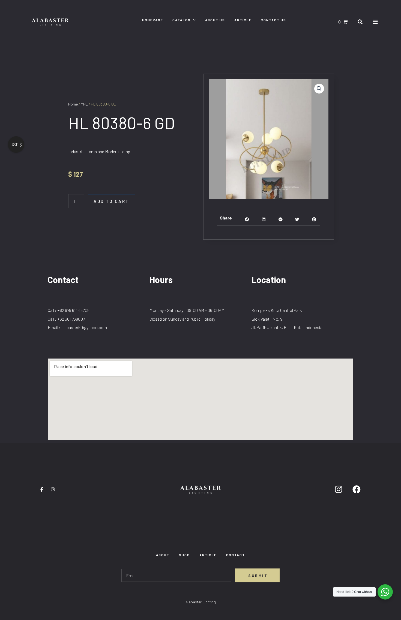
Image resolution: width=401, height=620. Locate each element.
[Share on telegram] (280, 219)
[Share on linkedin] (264, 219)
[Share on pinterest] (314, 219)
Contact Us (273, 20)
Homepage (152, 20)
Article (243, 20)
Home (73, 104)
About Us (215, 20)
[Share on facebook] (247, 219)
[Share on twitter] (297, 219)
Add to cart (111, 201)
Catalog (181, 20)
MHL (84, 104)
